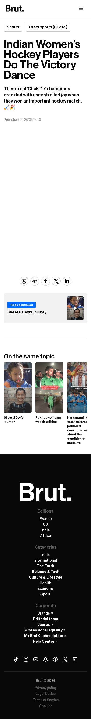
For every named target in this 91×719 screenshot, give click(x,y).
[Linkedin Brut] (75, 659)
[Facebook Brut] (55, 659)
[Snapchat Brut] (45, 659)
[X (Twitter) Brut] (65, 659)
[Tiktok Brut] (16, 659)
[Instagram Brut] (26, 659)
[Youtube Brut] (35, 659)
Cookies (45, 706)
